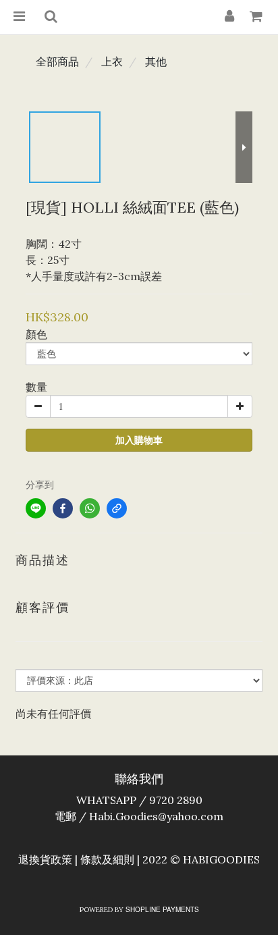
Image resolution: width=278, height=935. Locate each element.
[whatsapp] (90, 508)
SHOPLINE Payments (162, 909)
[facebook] (63, 508)
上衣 (112, 61)
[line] (36, 508)
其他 (156, 61)
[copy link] (117, 508)
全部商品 (57, 61)
